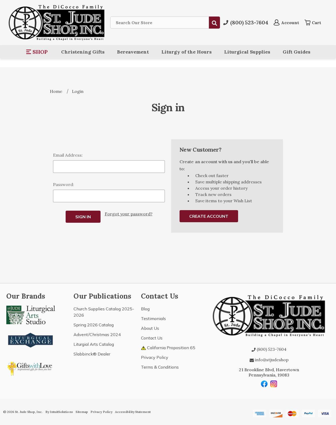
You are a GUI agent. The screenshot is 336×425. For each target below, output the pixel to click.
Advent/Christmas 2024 (97, 334)
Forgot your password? (129, 213)
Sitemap (82, 412)
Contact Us (151, 338)
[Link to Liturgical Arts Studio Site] (30, 314)
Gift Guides (296, 52)
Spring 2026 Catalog (94, 324)
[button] (37, 52)
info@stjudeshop (271, 359)
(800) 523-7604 (271, 349)
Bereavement (133, 52)
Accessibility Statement (133, 412)
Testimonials (153, 318)
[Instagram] (274, 384)
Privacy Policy (154, 357)
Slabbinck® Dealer (92, 354)
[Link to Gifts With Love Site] (30, 367)
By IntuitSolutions (59, 412)
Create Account (208, 216)
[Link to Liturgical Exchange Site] (30, 339)
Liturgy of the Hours (186, 52)
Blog (145, 308)
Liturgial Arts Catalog (94, 344)
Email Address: (68, 155)
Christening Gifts (82, 52)
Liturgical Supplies (247, 52)
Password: (63, 184)
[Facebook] (264, 384)
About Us (150, 328)
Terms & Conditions (160, 367)
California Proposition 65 (170, 347)
